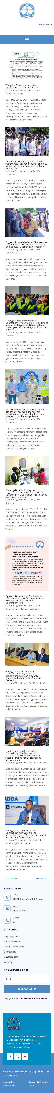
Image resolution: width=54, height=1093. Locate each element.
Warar (45, 683)
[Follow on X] (17, 1056)
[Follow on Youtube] (25, 1056)
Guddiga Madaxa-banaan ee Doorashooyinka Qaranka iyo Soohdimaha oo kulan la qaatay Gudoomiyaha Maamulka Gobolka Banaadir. (23, 676)
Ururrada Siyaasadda (14, 93)
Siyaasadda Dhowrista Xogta (38, 1083)
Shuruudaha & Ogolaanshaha (9, 1083)
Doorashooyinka (12, 941)
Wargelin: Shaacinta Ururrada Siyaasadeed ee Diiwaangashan (21, 86)
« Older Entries (11, 878)
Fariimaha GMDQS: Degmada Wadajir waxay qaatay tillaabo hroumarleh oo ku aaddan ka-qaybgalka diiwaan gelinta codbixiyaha (26, 165)
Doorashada (11, 174)
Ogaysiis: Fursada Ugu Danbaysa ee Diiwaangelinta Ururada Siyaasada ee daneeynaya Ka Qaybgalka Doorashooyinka (24, 599)
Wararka (8, 962)
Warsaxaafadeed (32, 609)
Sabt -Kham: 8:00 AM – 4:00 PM (34, 998)
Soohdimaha (10, 951)
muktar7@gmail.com (17, 90)
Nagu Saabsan (11, 936)
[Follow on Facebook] (10, 1056)
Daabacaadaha (11, 957)
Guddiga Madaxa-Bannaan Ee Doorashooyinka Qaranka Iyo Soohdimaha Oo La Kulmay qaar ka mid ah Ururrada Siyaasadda (25, 834)
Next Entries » (42, 878)
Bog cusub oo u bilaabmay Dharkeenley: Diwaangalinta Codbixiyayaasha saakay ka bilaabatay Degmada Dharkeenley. (26, 244)
